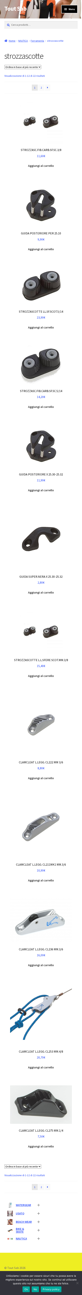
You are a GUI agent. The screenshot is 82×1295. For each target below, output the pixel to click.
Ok (26, 1289)
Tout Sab (15, 8)
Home (12, 40)
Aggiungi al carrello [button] (41, 166)
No (35, 1289)
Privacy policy (51, 1289)
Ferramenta (37, 40)
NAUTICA (23, 40)
